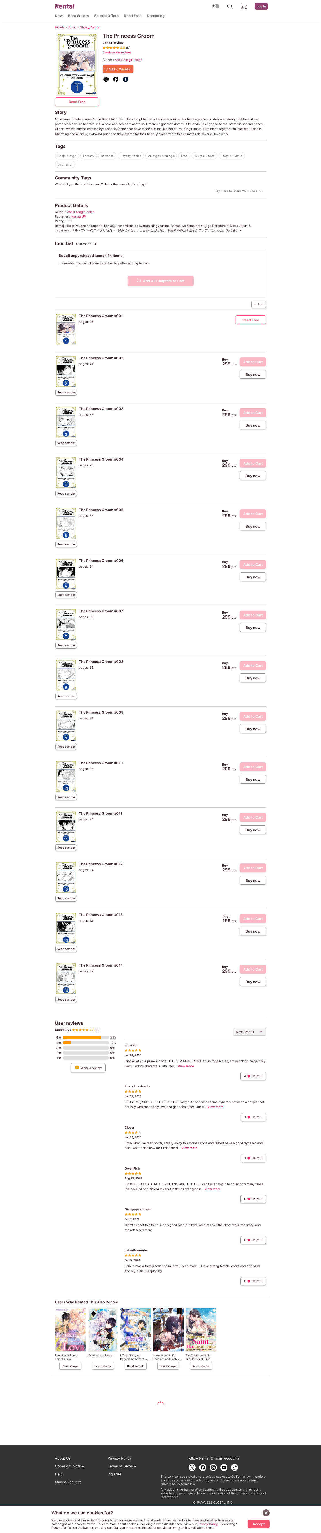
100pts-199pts (204, 156)
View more (186, 1066)
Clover (130, 1127)
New (59, 15)
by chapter (65, 164)
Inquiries (115, 1474)
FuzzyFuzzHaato (137, 1086)
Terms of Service (122, 1466)
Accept (259, 1524)
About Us (63, 1458)
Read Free (133, 15)
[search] (229, 6)
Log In (261, 6)
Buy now (253, 374)
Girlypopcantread (138, 1209)
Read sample (66, 392)
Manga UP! (79, 216)
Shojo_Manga (67, 156)
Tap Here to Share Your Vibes (236, 191)
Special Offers (106, 15)
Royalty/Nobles (131, 156)
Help (59, 1474)
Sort (259, 304)
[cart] (244, 6)
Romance (107, 156)
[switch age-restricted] (215, 6)
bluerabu (131, 1045)
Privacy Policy (119, 1458)
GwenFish (132, 1168)
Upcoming (156, 15)
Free (184, 156)
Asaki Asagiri (124, 60)
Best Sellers (78, 15)
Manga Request (68, 1482)
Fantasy (88, 156)
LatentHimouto (136, 1250)
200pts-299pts (232, 156)
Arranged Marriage (161, 156)
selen (138, 60)
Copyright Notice (69, 1466)
